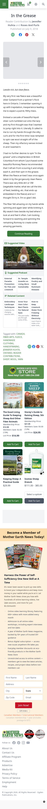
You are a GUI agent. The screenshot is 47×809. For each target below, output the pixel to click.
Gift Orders (23, 711)
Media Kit (7, 769)
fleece (18, 337)
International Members (33, 715)
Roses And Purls (30, 25)
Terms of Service (11, 777)
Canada (20, 333)
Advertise (7, 765)
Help (4, 786)
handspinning (11, 346)
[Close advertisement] (44, 801)
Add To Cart (13, 444)
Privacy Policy (9, 773)
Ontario (7, 352)
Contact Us (8, 752)
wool (13, 359)
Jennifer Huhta (11, 349)
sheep (6, 359)
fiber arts (8, 337)
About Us (7, 748)
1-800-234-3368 (31, 375)
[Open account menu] (35, 4)
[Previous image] (6, 62)
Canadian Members (12, 715)
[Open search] (43, 4)
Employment (9, 782)
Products (7, 761)
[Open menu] (4, 4)
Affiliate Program (11, 756)
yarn (20, 359)
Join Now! (23, 705)
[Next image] (41, 62)
